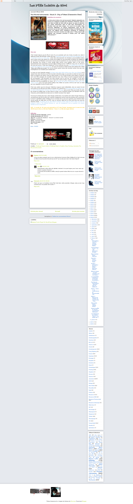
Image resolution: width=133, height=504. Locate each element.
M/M (90, 381)
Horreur (91, 374)
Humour (91, 376)
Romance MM (92, 397)
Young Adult (92, 423)
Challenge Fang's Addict (42, 146)
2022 (92, 198)
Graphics (91, 371)
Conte (90, 346)
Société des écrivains (94, 478)
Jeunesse (75, 146)
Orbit (98, 470)
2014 (92, 213)
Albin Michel (97, 434)
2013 (92, 215)
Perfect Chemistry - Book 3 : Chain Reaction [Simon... (95, 266)
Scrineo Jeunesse (95, 477)
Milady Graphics (92, 463)
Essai (90, 365)
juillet (93, 228)
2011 (92, 322)
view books (100, 80)
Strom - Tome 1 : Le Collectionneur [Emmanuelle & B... (95, 291)
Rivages (90, 476)
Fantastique (92, 367)
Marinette (36, 181)
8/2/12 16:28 (43, 155)
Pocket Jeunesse (95, 472)
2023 (92, 196)
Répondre (36, 160)
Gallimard (97, 443)
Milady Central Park (94, 461)
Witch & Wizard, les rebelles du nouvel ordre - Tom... (95, 299)
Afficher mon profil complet (98, 122)
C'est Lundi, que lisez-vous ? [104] (98, 182)
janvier (93, 319)
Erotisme (91, 362)
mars (93, 236)
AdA (90, 434)
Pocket (90, 471)
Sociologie (91, 409)
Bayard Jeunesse (95, 437)
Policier (91, 392)
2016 (92, 209)
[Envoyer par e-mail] (50, 144)
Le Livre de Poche (95, 457)
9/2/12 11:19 (45, 166)
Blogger (84, 501)
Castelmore (92, 438)
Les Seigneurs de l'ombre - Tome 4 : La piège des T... (95, 315)
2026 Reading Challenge (95, 71)
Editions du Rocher (96, 440)
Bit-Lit (90, 342)
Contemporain (92, 349)
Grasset (91, 446)
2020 (92, 202)
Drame (90, 353)
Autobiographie (93, 337)
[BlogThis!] (51, 144)
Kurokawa (91, 455)
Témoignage (92, 418)
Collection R (92, 439)
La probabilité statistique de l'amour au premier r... (95, 278)
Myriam (36, 155)
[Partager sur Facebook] (54, 144)
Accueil (57, 211)
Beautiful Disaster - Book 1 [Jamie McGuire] (98, 176)
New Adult (91, 385)
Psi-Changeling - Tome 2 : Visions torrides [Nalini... (95, 242)
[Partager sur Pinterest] (55, 144)
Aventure (91, 340)
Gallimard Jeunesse (94, 444)
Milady (92, 460)
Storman (73, 501)
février (93, 238)
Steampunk (92, 411)
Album (90, 333)
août (93, 226)
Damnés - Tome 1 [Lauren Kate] (93, 260)
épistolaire (91, 427)
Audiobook (92, 335)
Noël (90, 390)
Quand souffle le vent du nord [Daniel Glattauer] (95, 310)
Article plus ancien (78, 211)
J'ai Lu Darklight (93, 451)
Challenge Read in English (57, 146)
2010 (92, 324)
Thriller (90, 416)
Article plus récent (37, 211)
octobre (94, 223)
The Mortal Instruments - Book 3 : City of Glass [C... (95, 284)
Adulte (90, 331)
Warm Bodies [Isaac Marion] (94, 255)
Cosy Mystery (92, 351)
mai (93, 232)
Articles (92, 143)
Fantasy (70, 146)
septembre (95, 224)
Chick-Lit (91, 344)
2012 (92, 217)
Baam (101, 436)
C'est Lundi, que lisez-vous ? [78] (98, 169)
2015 (92, 211)
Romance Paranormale (95, 399)
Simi (38, 166)
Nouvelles (91, 387)
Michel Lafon (93, 458)
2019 (92, 204)
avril (93, 234)
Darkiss (100, 439)
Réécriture (91, 405)
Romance (91, 394)
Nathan (100, 467)
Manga (91, 383)
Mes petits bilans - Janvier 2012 (94, 304)
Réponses (38, 164)
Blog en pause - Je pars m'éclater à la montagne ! (95, 273)
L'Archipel (99, 455)
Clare (66, 146)
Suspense (91, 414)
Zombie (91, 425)
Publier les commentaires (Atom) (61, 216)
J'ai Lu (97, 450)
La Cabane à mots (95, 456)
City (100, 438)
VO (89, 420)
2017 (92, 208)
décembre (94, 219)
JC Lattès (98, 453)
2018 (92, 206)
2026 (92, 192)
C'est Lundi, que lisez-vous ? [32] (98, 162)
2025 (92, 194)
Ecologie (91, 358)
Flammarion (92, 442)
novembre (94, 221)
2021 (92, 200)
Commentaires (94, 145)
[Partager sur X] (52, 144)
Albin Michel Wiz (93, 436)
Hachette (97, 446)
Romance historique (94, 402)
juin (93, 230)
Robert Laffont (98, 476)
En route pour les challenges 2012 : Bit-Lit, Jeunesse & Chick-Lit (98, 156)
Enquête (91, 360)
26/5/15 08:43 (44, 181)
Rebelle (98, 474)
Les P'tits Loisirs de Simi (48, 6)
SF (89, 407)
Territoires (92, 480)
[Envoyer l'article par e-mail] (47, 144)
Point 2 (91, 474)
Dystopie (91, 356)
